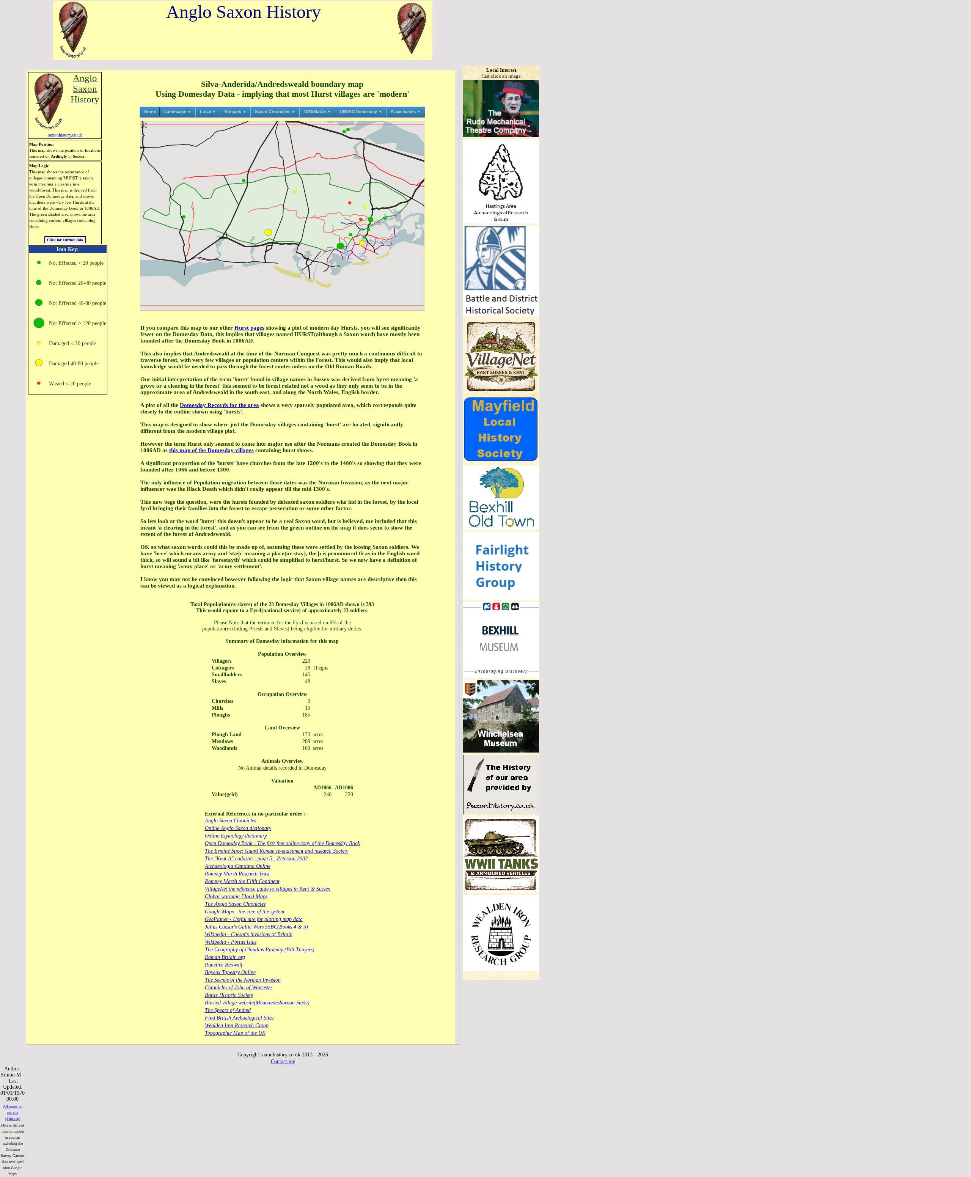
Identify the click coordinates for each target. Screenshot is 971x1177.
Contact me (283, 1061)
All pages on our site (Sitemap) (12, 1112)
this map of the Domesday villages (211, 450)
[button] (294, 191)
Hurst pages (249, 328)
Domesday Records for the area (219, 405)
